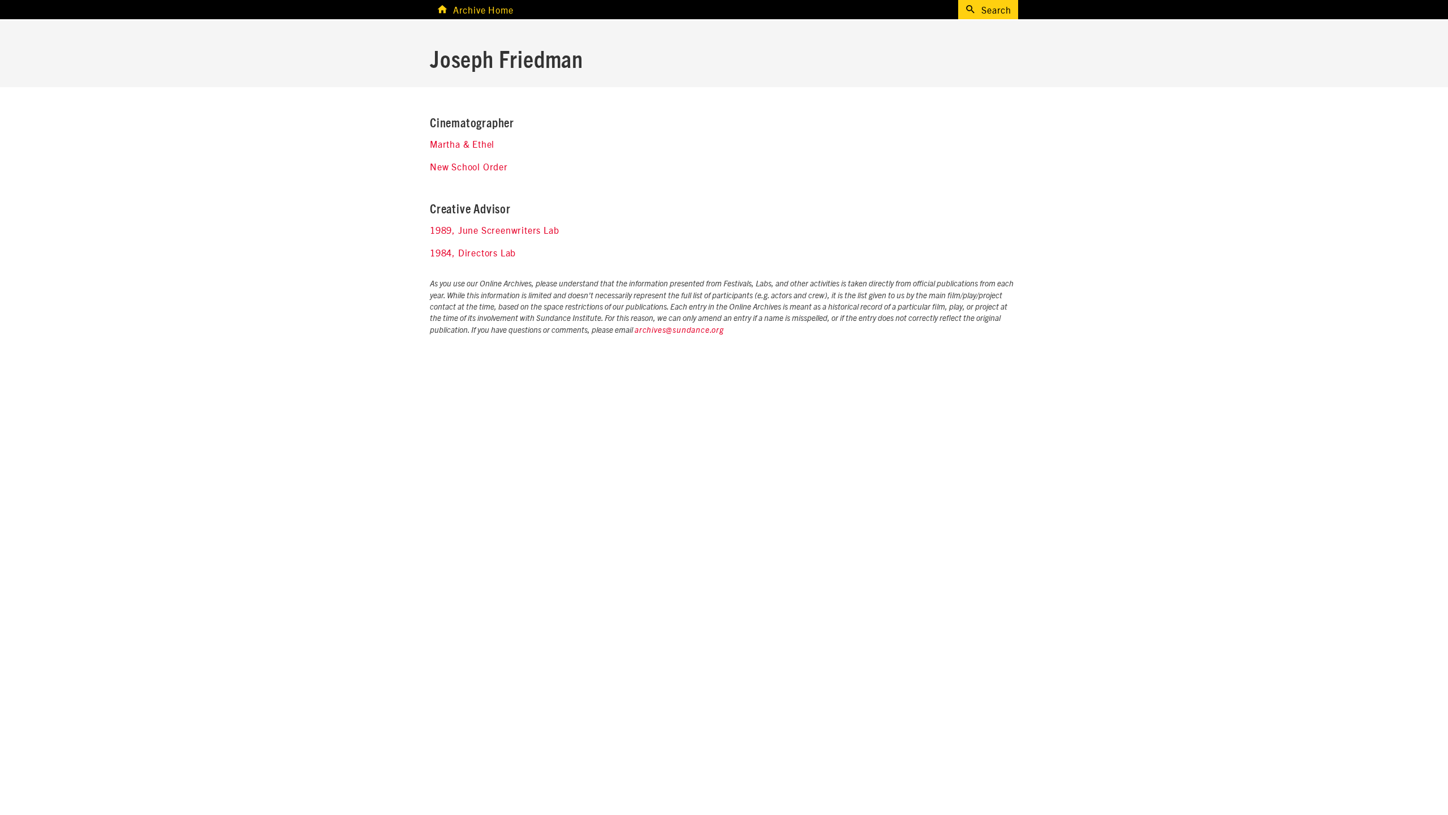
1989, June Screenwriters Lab (494, 229)
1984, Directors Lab (473, 252)
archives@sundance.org (679, 330)
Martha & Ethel (462, 143)
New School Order (469, 166)
